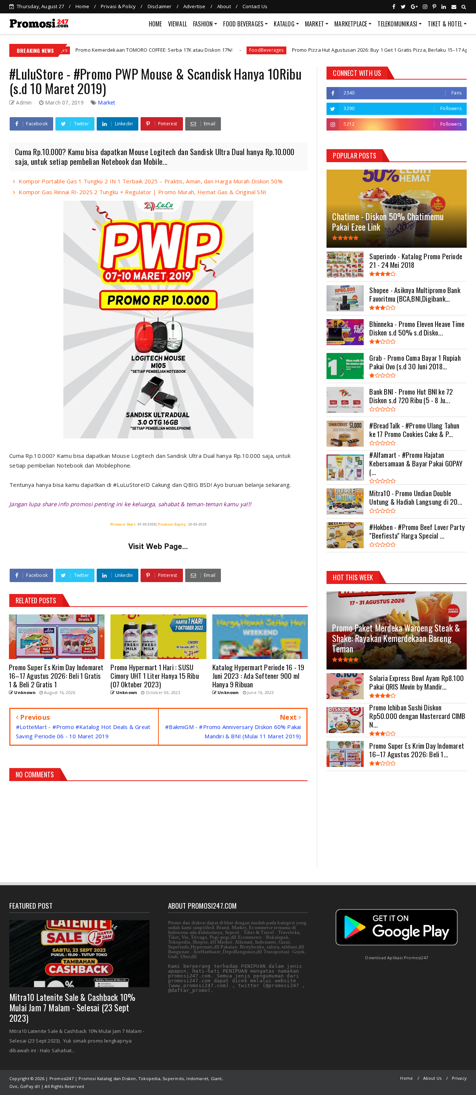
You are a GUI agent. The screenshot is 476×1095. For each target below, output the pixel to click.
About (224, 6)
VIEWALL (177, 23)
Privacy (459, 1078)
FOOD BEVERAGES (243, 23)
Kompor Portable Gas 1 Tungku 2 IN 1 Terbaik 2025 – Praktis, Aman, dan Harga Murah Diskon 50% (151, 181)
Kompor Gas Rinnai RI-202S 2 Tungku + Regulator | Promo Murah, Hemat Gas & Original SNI (142, 192)
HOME (155, 23)
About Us (432, 1078)
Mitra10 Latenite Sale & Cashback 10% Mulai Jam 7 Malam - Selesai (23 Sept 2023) (72, 1007)
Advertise (194, 6)
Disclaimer (160, 6)
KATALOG (284, 23)
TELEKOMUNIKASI (397, 23)
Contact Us (254, 6)
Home (82, 6)
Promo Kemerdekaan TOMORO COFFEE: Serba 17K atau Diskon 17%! (107, 49)
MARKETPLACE (350, 23)
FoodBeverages (220, 50)
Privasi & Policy (118, 6)
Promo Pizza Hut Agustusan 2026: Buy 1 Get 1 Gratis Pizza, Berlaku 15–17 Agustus (339, 49)
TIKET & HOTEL (445, 23)
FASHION (203, 23)
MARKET (314, 23)
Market (106, 102)
